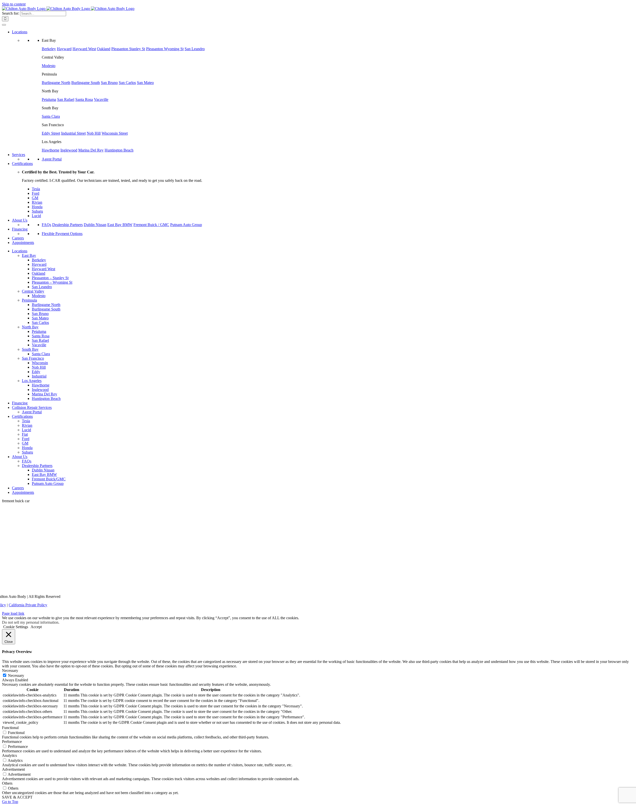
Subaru (37, 211)
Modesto (48, 66)
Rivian (37, 202)
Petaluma (49, 99)
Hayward (64, 49)
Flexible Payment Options (62, 233)
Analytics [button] (9, 755)
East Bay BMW (119, 225)
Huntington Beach (119, 150)
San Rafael (65, 99)
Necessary (16, 675)
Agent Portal (52, 159)
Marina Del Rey (91, 150)
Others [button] (7, 783)
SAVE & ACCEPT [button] (17, 797)
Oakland (103, 49)
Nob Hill (94, 133)
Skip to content (14, 4)
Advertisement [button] (13, 769)
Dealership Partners (67, 225)
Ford (35, 193)
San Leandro (195, 49)
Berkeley (49, 49)
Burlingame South (85, 82)
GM (35, 198)
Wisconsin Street (115, 133)
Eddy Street (51, 133)
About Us (19, 220)
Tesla (36, 189)
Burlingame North (56, 82)
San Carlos (127, 82)
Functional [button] (10, 728)
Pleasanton (128, 49)
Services (18, 155)
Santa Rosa (84, 99)
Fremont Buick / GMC (151, 225)
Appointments (23, 242)
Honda (37, 207)
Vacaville (101, 99)
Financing (20, 229)
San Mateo (145, 82)
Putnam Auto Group (186, 225)
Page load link (13, 613)
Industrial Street (73, 133)
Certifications (22, 163)
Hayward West (84, 49)
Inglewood (68, 150)
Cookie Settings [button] (15, 627)
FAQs (46, 225)
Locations (19, 32)
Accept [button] (36, 627)
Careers (18, 238)
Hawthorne (50, 150)
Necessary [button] (10, 670)
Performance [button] (12, 741)
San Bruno (109, 82)
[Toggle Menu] (4, 25)
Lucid (36, 216)
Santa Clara (51, 116)
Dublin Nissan (95, 225)
